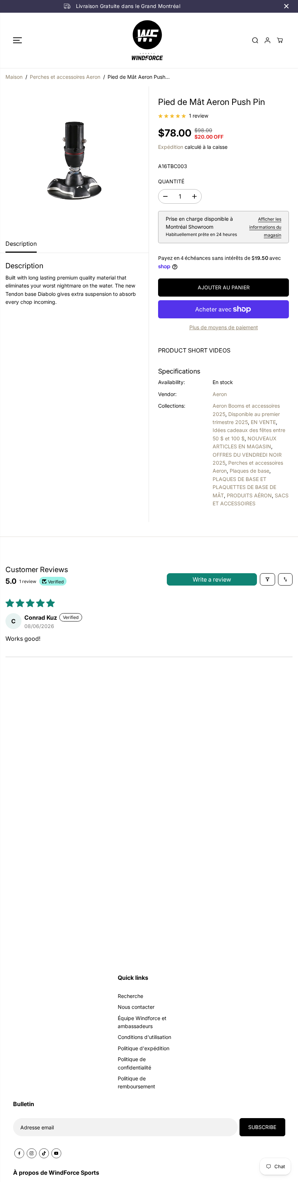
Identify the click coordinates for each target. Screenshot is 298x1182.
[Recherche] (255, 40)
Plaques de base (249, 471)
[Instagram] (31, 1153)
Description (21, 243)
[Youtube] (56, 1153)
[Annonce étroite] (286, 6)
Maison (14, 77)
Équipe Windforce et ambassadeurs (142, 1022)
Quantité (171, 181)
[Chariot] (279, 40)
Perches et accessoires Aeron (65, 77)
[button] (17, 40)
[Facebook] (19, 1153)
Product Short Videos (194, 350)
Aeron (220, 394)
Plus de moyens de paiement (223, 327)
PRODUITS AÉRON (249, 495)
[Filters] (267, 579)
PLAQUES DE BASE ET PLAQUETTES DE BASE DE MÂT (244, 487)
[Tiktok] (44, 1153)
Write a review (212, 579)
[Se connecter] (267, 40)
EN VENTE (263, 422)
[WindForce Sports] (147, 40)
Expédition (170, 147)
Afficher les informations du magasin (265, 227)
